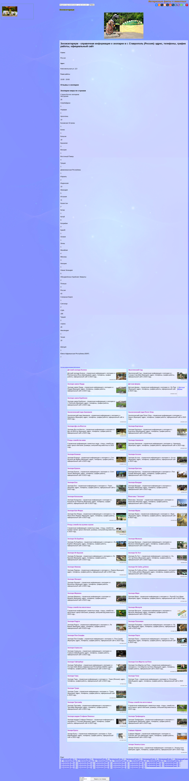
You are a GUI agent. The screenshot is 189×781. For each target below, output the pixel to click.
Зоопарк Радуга (73, 621)
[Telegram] (184, 5)
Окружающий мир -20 (137, 762)
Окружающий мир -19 (120, 762)
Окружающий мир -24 (85, 764)
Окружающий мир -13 (139, 761)
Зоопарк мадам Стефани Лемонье (80, 716)
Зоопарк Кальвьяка (75, 496)
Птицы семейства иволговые (79, 607)
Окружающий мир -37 (68, 768)
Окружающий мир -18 (103, 762)
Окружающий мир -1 (67, 759)
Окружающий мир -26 (120, 764)
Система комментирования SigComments (70, 367)
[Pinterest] (187, 5)
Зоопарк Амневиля (135, 440)
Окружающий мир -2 (84, 759)
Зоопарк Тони (133, 676)
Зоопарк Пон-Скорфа (75, 635)
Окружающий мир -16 (68, 762)
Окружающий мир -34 (137, 766)
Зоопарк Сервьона (74, 648)
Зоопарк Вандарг (135, 482)
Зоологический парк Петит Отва (141, 412)
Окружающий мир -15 (173, 761)
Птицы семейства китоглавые (140, 702)
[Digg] (167, 5)
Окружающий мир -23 (68, 764)
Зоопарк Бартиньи (135, 426)
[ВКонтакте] (156, 5)
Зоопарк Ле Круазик (75, 553)
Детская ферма (134, 384)
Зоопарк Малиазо (135, 539)
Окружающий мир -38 (85, 768)
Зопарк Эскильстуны (136, 744)
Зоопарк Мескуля (135, 607)
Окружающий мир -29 (171, 764)
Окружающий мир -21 (154, 762)
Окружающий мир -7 (165, 759)
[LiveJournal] (173, 5)
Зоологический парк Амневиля (79, 412)
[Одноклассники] (159, 5)
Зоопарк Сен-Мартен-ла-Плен (139, 662)
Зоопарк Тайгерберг (75, 662)
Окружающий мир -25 (103, 764)
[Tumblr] (176, 5)
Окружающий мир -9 (70, 761)
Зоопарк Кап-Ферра (75, 510)
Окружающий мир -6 (149, 759)
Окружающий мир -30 (68, 766)
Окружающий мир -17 (85, 762)
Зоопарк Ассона (134, 454)
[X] (162, 5)
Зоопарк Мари (133, 593)
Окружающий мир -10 (87, 761)
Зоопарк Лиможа (74, 567)
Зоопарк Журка (134, 510)
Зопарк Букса (72, 730)
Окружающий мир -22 (171, 762)
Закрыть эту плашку (100, 779)
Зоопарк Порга (134, 635)
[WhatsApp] (181, 5)
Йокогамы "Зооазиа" (136, 496)
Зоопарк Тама (72, 676)
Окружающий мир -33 (120, 766)
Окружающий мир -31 (85, 766)
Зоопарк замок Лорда (75, 384)
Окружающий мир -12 (122, 761)
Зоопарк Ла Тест (134, 553)
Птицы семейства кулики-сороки (80, 524)
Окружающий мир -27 (137, 764)
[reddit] (170, 5)
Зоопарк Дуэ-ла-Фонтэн (76, 426)
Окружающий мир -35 (154, 766)
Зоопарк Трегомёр (74, 702)
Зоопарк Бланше (74, 454)
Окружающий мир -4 (116, 759)
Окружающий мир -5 (133, 759)
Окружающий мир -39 (103, 768)
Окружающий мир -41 (137, 768)
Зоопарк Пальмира (135, 621)
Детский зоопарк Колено (77, 370)
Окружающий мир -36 (171, 766)
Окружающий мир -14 (156, 761)
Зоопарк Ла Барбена (75, 539)
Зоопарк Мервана (74, 593)
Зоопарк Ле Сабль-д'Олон (138, 567)
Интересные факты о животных (168, 1)
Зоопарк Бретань (135, 468)
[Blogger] (165, 5)
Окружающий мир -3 (100, 759)
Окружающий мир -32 (103, 766)
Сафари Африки (134, 730)
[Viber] (178, 5)
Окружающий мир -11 (105, 761)
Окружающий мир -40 (120, 768)
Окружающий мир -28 (154, 764)
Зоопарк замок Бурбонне (77, 398)
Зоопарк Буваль (73, 468)
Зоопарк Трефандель (136, 716)
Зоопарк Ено (72, 482)
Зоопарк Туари (73, 688)
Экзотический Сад (135, 370)
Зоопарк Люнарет (74, 579)
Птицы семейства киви (76, 440)
